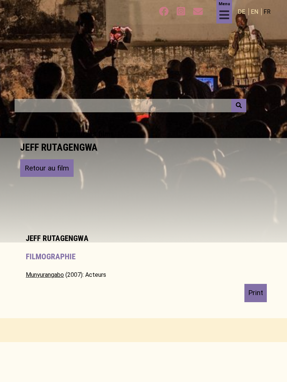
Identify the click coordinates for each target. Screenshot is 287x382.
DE (242, 11)
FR (267, 11)
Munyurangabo (45, 274)
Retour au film (47, 168)
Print (255, 292)
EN (255, 11)
